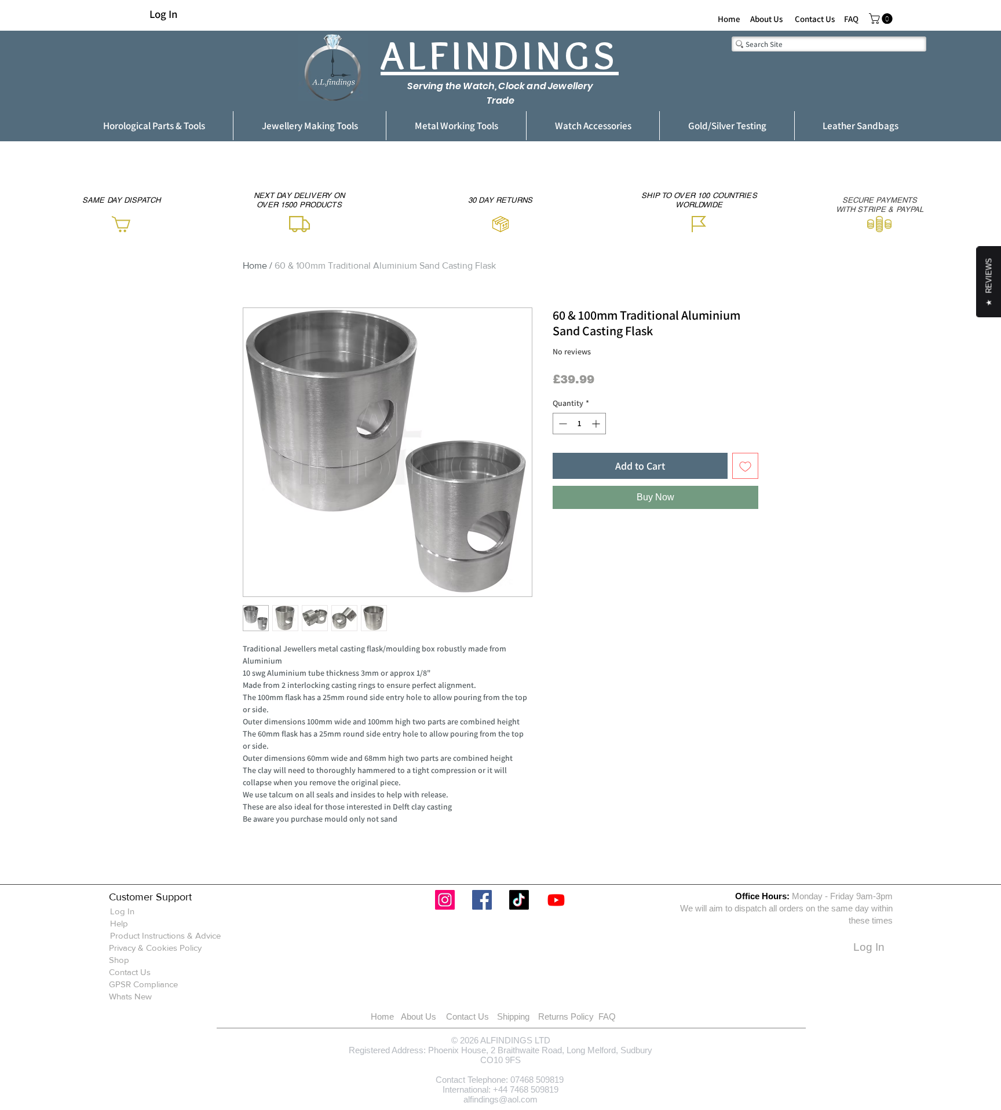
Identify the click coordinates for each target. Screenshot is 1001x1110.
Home (255, 265)
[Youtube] (556, 900)
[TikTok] (519, 900)
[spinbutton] (579, 423)
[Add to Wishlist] (745, 466)
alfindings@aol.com (500, 1099)
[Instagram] (445, 900)
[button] (882, 18)
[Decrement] (561, 423)
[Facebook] (482, 900)
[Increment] (597, 423)
